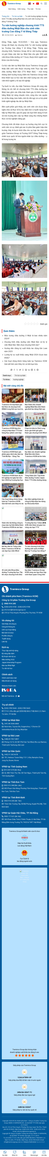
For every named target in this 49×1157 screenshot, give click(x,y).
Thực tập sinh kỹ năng (10, 651)
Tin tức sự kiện (17, 16)
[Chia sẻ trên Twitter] (20, 370)
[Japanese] (34, 3)
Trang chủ (5, 16)
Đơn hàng (12, 9)
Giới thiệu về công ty (9, 624)
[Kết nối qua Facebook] (16, 696)
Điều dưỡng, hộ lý (8, 659)
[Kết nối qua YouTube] (19, 696)
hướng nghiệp (18, 379)
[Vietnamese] (38, 3)
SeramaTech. (40, 1142)
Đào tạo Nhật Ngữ (8, 665)
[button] (45, 3)
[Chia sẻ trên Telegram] (38, 370)
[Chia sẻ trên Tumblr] (35, 370)
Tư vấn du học (7, 668)
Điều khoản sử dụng (9, 681)
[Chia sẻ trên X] (17, 370)
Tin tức (38, 9)
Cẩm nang (21, 9)
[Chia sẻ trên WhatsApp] (11, 370)
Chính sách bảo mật (9, 678)
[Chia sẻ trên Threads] (23, 370)
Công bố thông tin (8, 627)
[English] (30, 3)
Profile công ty (7, 636)
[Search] (41, 3)
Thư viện (30, 9)
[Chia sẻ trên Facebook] (14, 370)
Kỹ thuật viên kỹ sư (9, 656)
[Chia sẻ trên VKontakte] (29, 370)
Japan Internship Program (11, 662)
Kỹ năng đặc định (8, 653)
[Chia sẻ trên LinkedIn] (32, 370)
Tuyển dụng (6, 639)
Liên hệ (4, 642)
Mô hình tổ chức (8, 633)
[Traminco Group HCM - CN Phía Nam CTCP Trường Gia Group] (11, 4)
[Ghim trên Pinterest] (26, 370)
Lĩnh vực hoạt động (9, 630)
